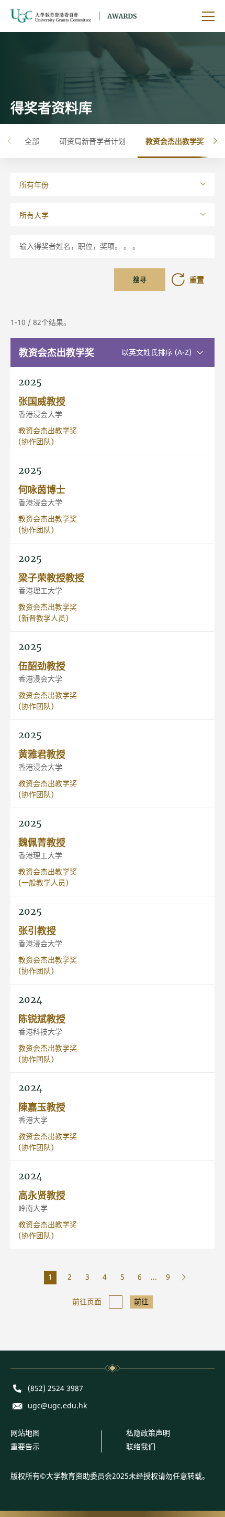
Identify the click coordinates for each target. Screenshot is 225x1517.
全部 (32, 141)
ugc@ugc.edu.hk (57, 1405)
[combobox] (112, 184)
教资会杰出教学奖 (174, 141)
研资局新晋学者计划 (93, 141)
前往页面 (87, 1301)
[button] (215, 141)
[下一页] (181, 1277)
